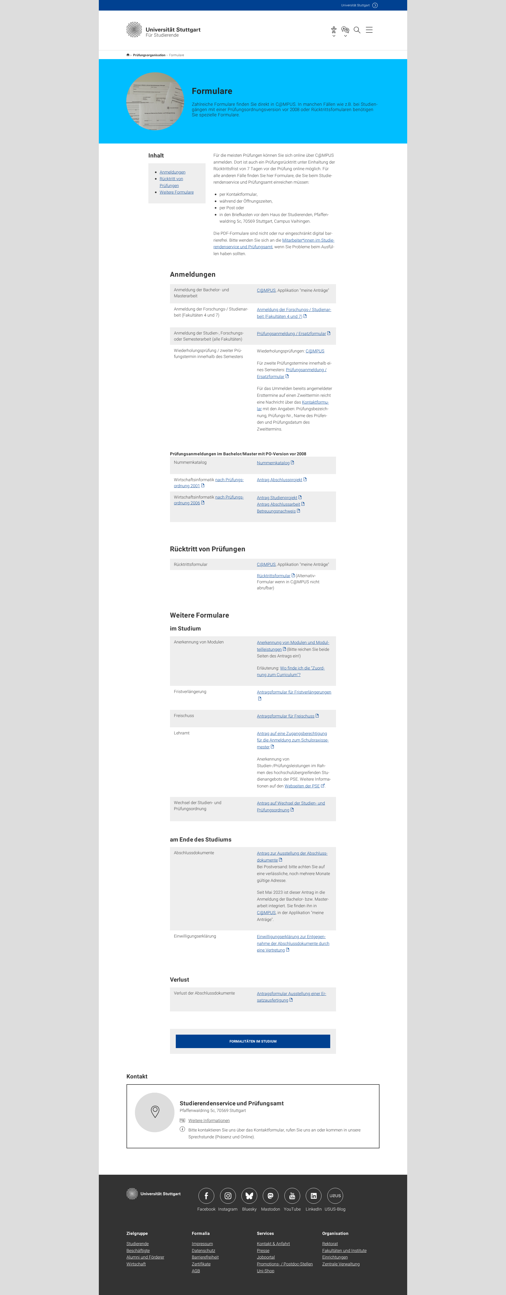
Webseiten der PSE (302, 786)
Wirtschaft (136, 1264)
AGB (196, 1270)
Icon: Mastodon (271, 1196)
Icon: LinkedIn (314, 1196)
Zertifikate (201, 1264)
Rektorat (330, 1243)
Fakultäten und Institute (344, 1250)
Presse (263, 1250)
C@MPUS (266, 290)
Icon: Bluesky (249, 1196)
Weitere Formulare (177, 192)
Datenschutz (203, 1250)
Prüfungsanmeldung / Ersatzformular (291, 333)
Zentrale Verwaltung (341, 1264)
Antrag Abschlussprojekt (279, 479)
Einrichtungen (335, 1257)
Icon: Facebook (206, 1196)
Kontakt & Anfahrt (273, 1243)
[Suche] (356, 29)
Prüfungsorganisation (149, 55)
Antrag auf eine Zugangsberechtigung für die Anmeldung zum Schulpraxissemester (293, 739)
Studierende (137, 1243)
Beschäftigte (138, 1250)
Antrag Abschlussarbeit (278, 504)
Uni (355, 5)
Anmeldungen (173, 172)
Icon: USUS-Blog (335, 1196)
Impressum (202, 1243)
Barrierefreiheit (205, 1257)
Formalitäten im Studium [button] (253, 1041)
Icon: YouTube (292, 1196)
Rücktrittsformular (273, 575)
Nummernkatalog (273, 462)
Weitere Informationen (209, 1120)
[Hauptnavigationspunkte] (369, 29)
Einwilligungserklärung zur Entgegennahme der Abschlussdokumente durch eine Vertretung (293, 943)
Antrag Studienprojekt (277, 497)
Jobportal (266, 1257)
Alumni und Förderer (145, 1257)
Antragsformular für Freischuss (285, 716)
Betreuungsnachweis (276, 511)
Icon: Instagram (228, 1196)
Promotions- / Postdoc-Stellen (285, 1264)
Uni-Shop (265, 1270)
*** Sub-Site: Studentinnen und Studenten (127, 54)
